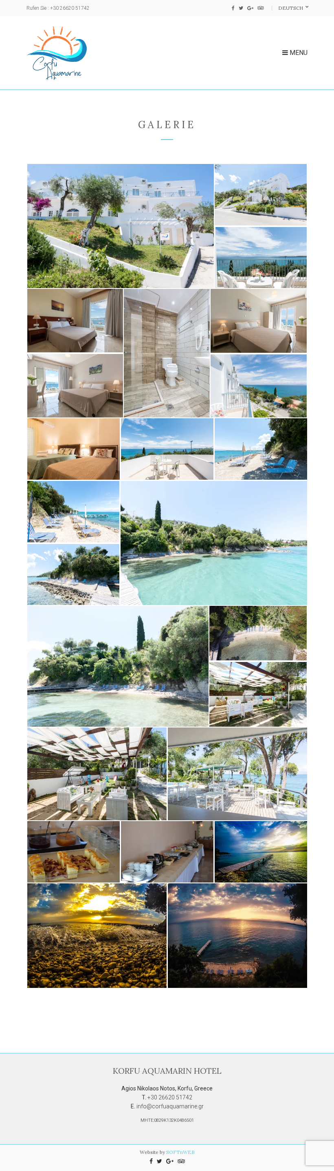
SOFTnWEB (180, 1152)
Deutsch (291, 8)
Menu (298, 53)
